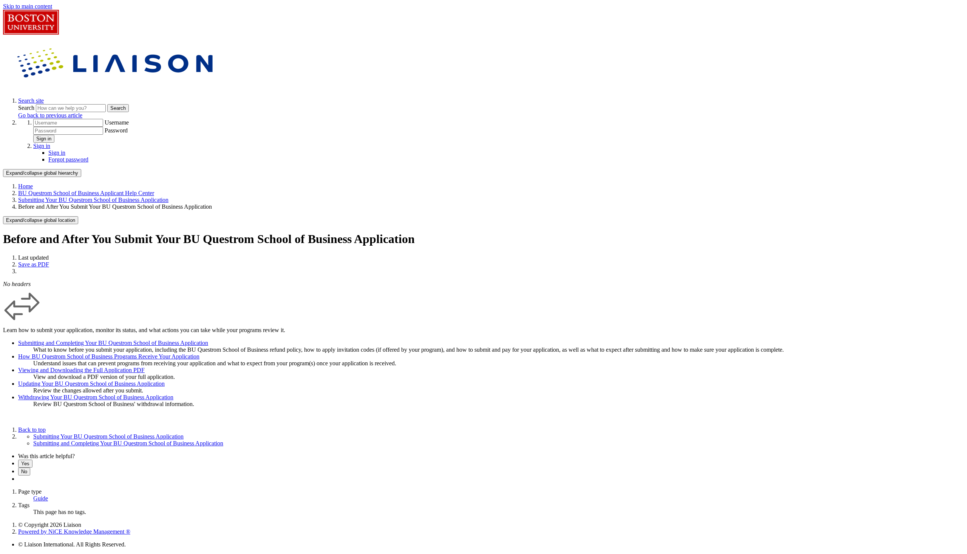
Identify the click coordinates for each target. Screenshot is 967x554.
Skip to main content (27, 6)
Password (116, 130)
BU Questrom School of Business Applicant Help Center (86, 193)
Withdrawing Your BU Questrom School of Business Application (95, 397)
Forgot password (68, 159)
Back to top (32, 429)
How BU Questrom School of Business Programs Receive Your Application (108, 356)
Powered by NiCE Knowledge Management (74, 531)
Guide (40, 498)
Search (27, 108)
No (24, 471)
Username (117, 122)
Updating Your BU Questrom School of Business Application (91, 383)
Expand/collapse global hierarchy (42, 173)
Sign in (43, 139)
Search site (31, 100)
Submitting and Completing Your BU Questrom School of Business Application (113, 343)
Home (25, 186)
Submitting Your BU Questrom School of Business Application (93, 200)
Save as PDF (33, 264)
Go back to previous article (50, 115)
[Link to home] (116, 88)
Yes (25, 463)
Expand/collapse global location (40, 220)
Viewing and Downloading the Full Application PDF (81, 370)
